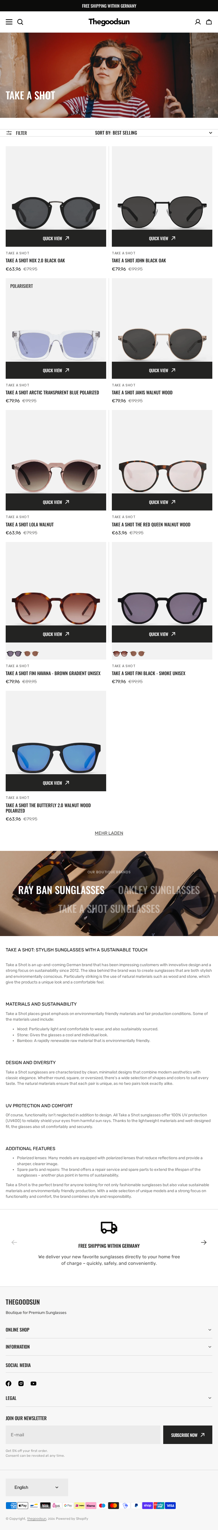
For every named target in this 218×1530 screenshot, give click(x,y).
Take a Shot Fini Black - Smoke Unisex (148, 673)
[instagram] (21, 1383)
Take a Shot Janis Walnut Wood (142, 392)
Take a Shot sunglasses (109, 908)
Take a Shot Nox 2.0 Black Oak (35, 260)
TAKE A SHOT (18, 253)
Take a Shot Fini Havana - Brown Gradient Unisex (53, 673)
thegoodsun (36, 1519)
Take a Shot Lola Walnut (30, 524)
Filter (21, 132)
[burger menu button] (9, 21)
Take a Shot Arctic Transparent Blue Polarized (52, 392)
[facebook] (8, 1383)
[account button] (197, 21)
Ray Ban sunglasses (61, 889)
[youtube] (33, 1383)
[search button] (20, 21)
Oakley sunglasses (159, 889)
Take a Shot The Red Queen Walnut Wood (151, 524)
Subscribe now (184, 1435)
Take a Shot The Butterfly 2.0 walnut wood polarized (48, 808)
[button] (209, 21)
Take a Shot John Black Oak (139, 260)
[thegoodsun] (109, 22)
